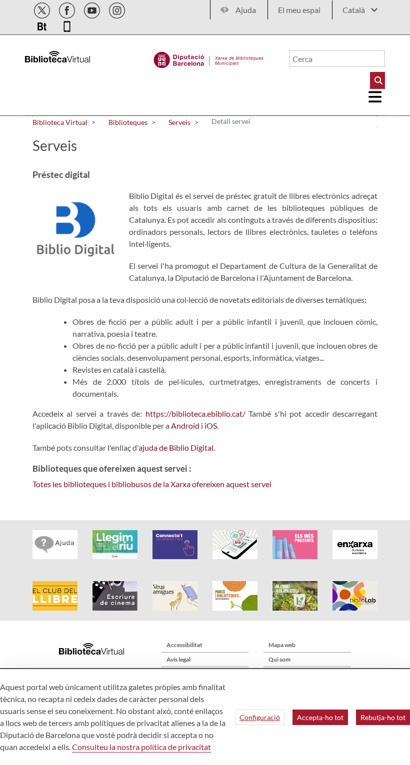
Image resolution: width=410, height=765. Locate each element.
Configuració (260, 717)
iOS (210, 425)
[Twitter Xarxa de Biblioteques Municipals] (42, 8)
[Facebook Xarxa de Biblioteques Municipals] (68, 8)
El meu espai (299, 9)
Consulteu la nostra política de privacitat (141, 747)
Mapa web (282, 645)
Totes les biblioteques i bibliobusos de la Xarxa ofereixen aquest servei (152, 484)
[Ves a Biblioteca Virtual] (208, 57)
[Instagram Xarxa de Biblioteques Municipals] (117, 8)
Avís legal (178, 659)
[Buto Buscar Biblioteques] (377, 80)
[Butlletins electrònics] (42, 24)
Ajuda (246, 9)
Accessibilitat (184, 645)
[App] (67, 24)
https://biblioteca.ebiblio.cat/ (196, 413)
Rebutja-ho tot (383, 717)
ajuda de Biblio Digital (176, 447)
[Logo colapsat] (376, 97)
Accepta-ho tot (320, 717)
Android (185, 425)
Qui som (279, 659)
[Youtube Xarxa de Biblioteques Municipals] (92, 8)
